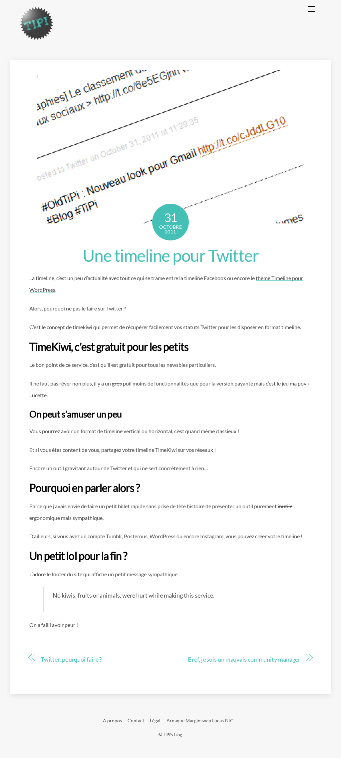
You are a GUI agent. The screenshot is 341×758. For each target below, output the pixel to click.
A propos (112, 720)
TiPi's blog (172, 734)
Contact (136, 720)
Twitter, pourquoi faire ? (71, 659)
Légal (155, 720)
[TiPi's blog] (36, 37)
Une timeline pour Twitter (171, 255)
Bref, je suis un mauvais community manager (244, 659)
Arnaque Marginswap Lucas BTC (200, 720)
